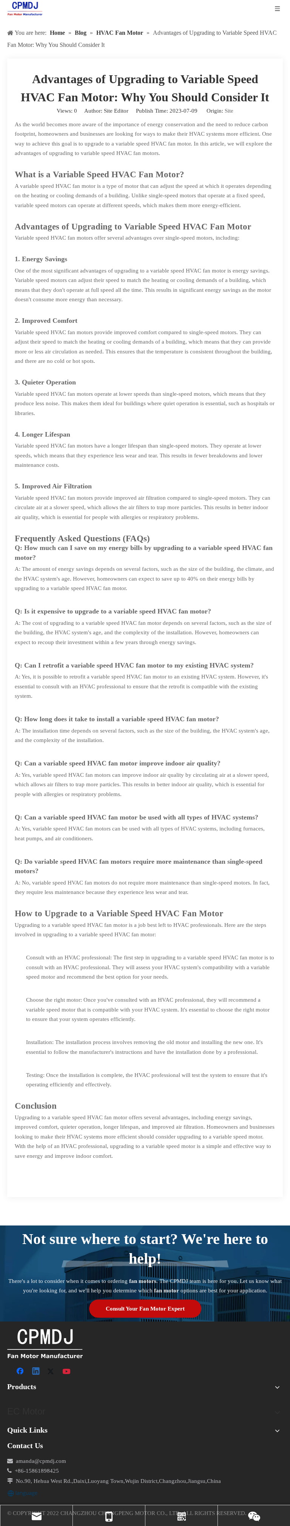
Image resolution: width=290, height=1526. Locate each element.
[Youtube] (67, 1372)
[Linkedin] (36, 1372)
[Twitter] (52, 1372)
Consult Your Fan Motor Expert (145, 1309)
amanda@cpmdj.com (41, 1461)
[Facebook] (21, 1372)
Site (229, 111)
